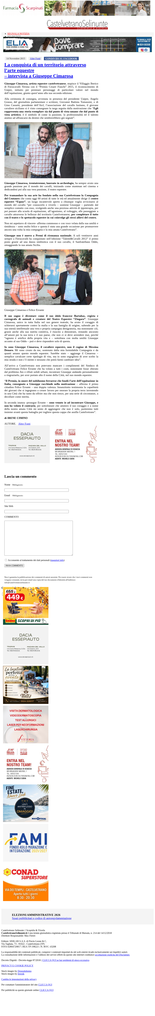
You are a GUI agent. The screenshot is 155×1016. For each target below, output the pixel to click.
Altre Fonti (35, 58)
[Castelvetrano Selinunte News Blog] (77, 28)
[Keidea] (25, 624)
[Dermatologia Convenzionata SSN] (25, 742)
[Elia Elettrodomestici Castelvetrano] (77, 51)
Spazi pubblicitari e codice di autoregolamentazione (41, 918)
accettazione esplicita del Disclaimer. (112, 954)
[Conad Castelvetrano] (25, 900)
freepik (21, 973)
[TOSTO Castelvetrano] (26, 703)
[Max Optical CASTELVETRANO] (25, 821)
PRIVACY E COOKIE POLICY (17, 965)
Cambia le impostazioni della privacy (19, 979)
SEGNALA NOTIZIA (18, 33)
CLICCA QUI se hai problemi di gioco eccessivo (65, 960)
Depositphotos (24, 971)
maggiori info (57, 560)
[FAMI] (25, 861)
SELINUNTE (14, 36)
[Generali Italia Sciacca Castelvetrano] (74, 462)
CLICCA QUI (45, 984)
